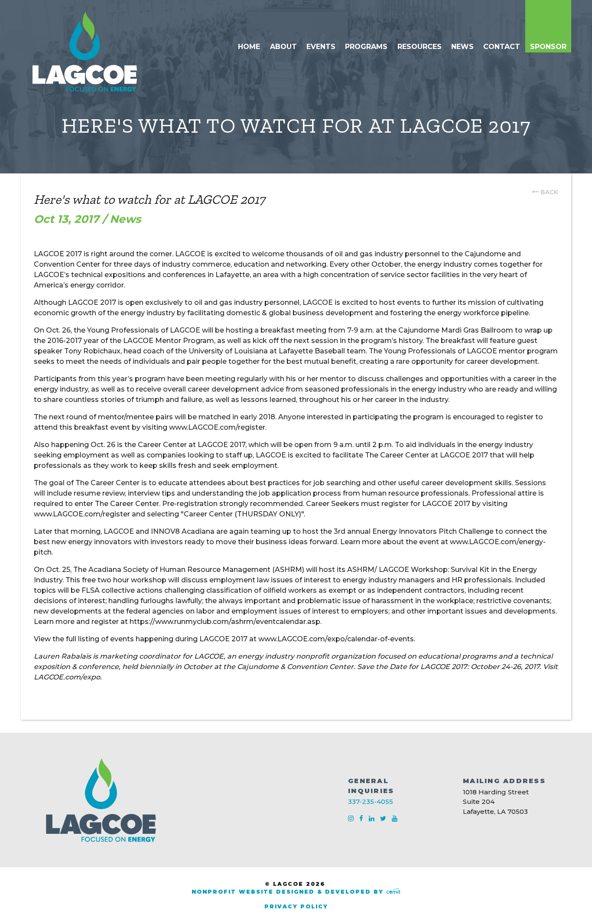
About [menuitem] (283, 46)
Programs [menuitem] (366, 46)
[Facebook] (362, 818)
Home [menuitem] (249, 46)
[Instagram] (351, 818)
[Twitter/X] (384, 818)
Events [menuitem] (320, 46)
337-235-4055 (370, 801)
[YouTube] (394, 818)
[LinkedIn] (372, 818)
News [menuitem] (462, 46)
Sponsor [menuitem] (548, 46)
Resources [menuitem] (419, 46)
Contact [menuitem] (501, 46)
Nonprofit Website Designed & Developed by (289, 891)
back (549, 192)
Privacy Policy (296, 906)
